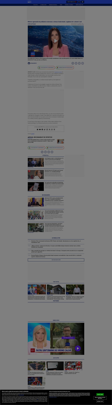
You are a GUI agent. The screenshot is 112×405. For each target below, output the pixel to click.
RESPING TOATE (100, 401)
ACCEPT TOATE (100, 394)
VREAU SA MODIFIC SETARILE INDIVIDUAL (100, 398)
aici (37, 399)
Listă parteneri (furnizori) (53, 397)
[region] (56, 397)
